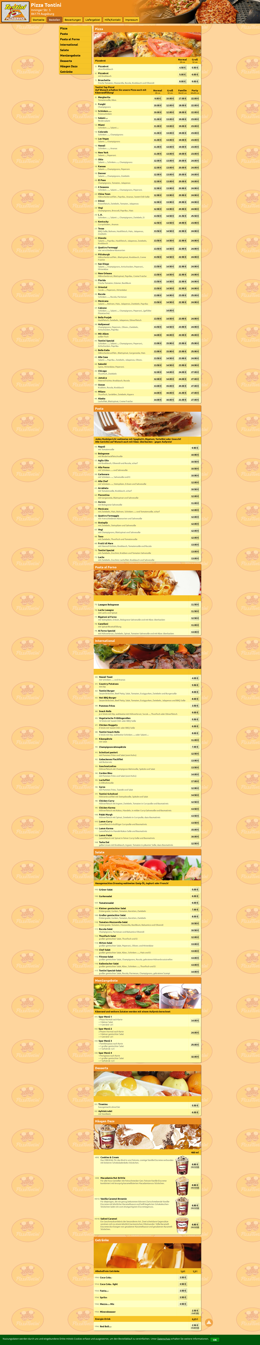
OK (215, 1339)
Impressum (131, 19)
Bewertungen (73, 19)
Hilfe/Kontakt (113, 19)
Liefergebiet (92, 19)
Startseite (38, 19)
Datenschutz (163, 1338)
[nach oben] (209, 1323)
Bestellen (54, 19)
